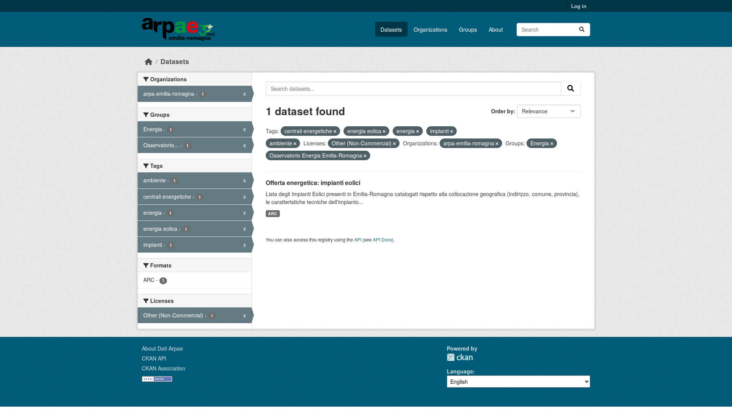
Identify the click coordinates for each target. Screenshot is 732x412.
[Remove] (335, 131)
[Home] (148, 61)
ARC (272, 213)
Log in (578, 6)
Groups (468, 29)
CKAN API (154, 358)
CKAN (460, 357)
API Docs (382, 239)
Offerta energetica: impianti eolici (313, 182)
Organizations (430, 29)
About (496, 29)
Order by (502, 111)
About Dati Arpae (162, 348)
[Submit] (581, 29)
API (357, 239)
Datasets (391, 29)
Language (460, 371)
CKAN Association (163, 368)
